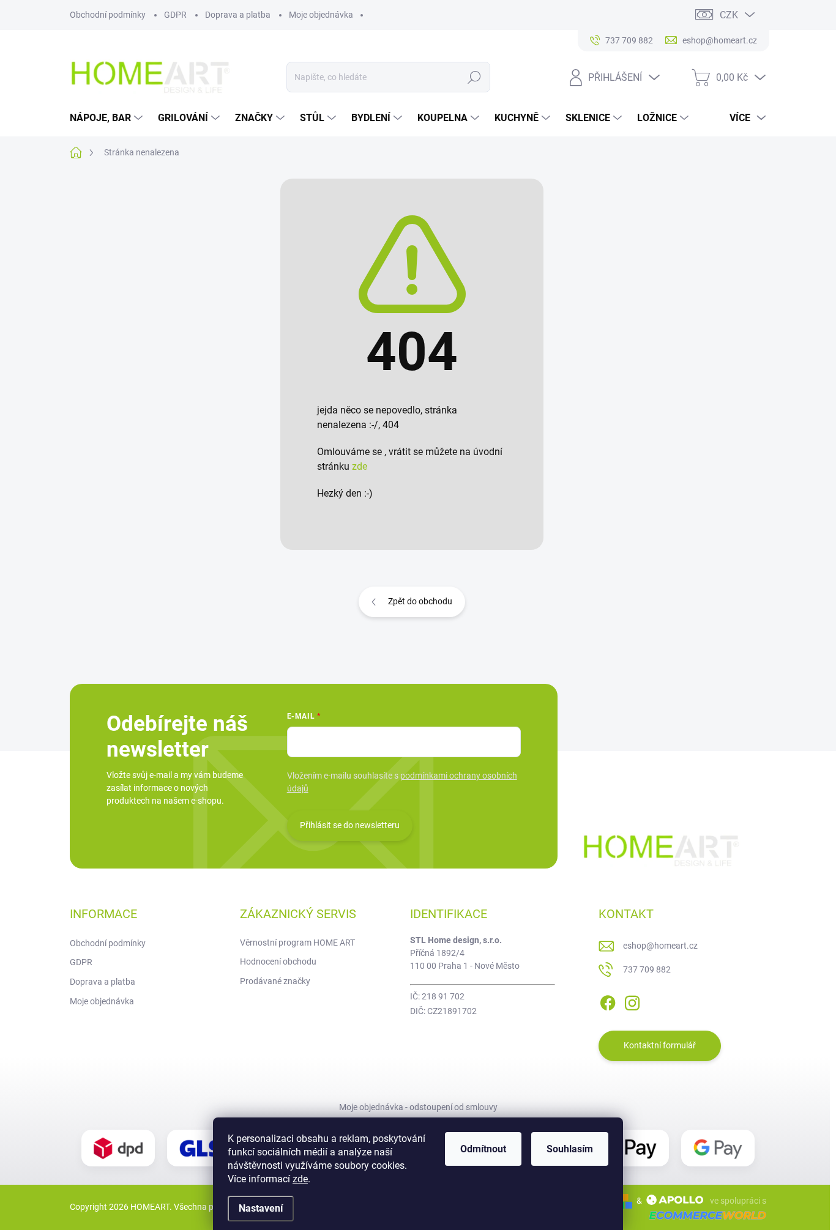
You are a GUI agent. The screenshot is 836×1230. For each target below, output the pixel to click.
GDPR (175, 15)
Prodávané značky (275, 981)
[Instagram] (632, 1000)
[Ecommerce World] (703, 1215)
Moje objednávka (321, 15)
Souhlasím (570, 1149)
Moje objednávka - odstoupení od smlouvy (418, 1107)
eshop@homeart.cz (660, 945)
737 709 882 (647, 969)
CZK (729, 15)
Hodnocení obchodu (278, 961)
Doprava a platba (238, 15)
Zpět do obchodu (420, 601)
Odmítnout (483, 1149)
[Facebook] (608, 1000)
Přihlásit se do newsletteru (350, 825)
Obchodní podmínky (108, 15)
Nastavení (261, 1208)
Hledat (474, 77)
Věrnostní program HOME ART (297, 942)
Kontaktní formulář (660, 1045)
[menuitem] (108, 118)
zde (300, 1179)
